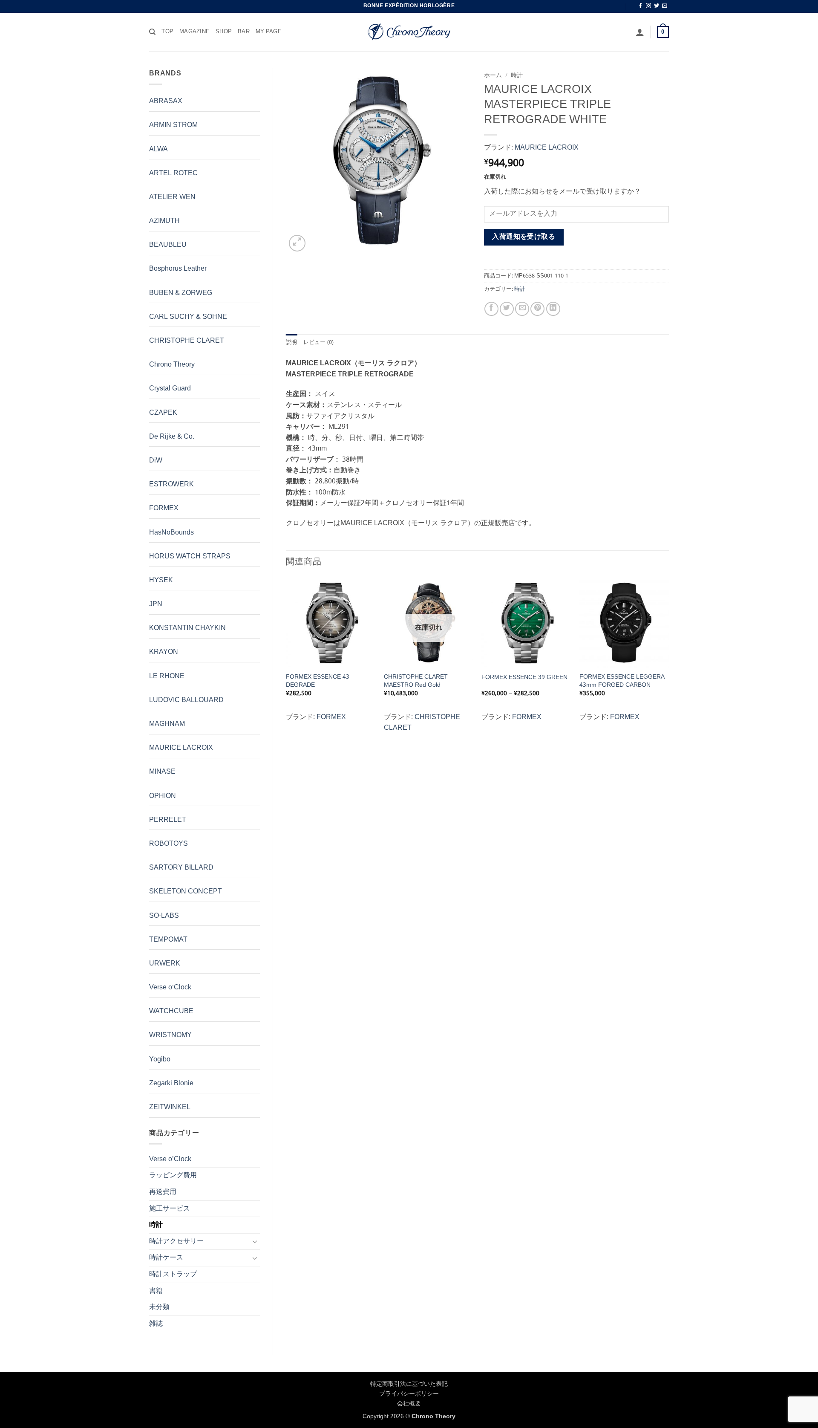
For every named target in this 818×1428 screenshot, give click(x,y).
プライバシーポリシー (409, 1394)
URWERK (164, 963)
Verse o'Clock (170, 987)
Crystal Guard (170, 388)
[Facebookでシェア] (491, 309)
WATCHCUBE (171, 1011)
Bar (244, 32)
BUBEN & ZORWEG (180, 293)
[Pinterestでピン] (537, 309)
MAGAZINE (194, 32)
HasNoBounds (171, 532)
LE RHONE (166, 676)
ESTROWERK (171, 484)
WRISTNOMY (170, 1035)
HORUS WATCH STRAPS (189, 556)
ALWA (158, 149)
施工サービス (169, 1208)
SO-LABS (164, 916)
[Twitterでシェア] (507, 309)
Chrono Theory (172, 364)
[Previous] (286, 659)
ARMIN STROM (173, 125)
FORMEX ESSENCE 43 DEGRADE (317, 681)
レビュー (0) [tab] (318, 342)
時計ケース (166, 1257)
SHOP (224, 32)
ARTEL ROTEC (173, 173)
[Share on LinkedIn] (553, 309)
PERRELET (167, 820)
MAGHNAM (167, 724)
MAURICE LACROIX (181, 748)
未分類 (159, 1307)
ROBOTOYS (168, 844)
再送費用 (162, 1192)
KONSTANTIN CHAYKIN (187, 628)
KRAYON (163, 652)
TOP (167, 32)
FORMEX (164, 508)
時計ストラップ (173, 1274)
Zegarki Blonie (171, 1083)
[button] (640, 32)
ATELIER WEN (172, 197)
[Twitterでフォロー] (656, 6)
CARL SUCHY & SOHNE (188, 317)
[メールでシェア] (522, 309)
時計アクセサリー (176, 1241)
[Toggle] (255, 1241)
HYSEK (161, 580)
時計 (156, 1225)
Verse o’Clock (170, 1159)
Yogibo (159, 1059)
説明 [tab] (291, 342)
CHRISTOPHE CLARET (186, 341)
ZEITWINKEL (169, 1107)
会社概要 (409, 1404)
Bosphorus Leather (178, 269)
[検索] (152, 32)
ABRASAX (165, 101)
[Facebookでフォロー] (640, 6)
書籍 (156, 1291)
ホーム (493, 76)
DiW (155, 460)
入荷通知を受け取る (523, 237)
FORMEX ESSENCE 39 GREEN (524, 678)
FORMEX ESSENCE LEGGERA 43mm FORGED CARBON (622, 681)
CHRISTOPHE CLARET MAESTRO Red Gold (416, 681)
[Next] (668, 659)
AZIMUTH (164, 221)
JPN (155, 604)
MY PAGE (269, 32)
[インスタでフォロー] (648, 6)
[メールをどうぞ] (664, 6)
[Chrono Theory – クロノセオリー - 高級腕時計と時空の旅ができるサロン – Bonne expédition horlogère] (409, 32)
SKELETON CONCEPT (185, 891)
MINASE (162, 772)
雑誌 (156, 1324)
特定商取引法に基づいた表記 (409, 1384)
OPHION (162, 796)
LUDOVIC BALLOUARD (186, 700)
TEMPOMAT (168, 939)
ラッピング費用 (173, 1175)
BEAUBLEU (168, 245)
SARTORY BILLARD (181, 867)
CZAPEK (163, 413)
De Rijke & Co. (171, 436)
